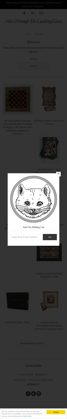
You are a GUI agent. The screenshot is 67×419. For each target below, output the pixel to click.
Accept (55, 412)
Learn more (27, 416)
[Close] (58, 174)
